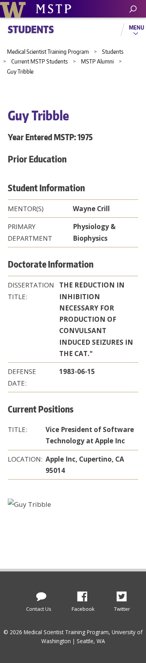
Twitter (124, 594)
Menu (136, 27)
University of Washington (14, 9)
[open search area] (133, 9)
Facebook (85, 594)
